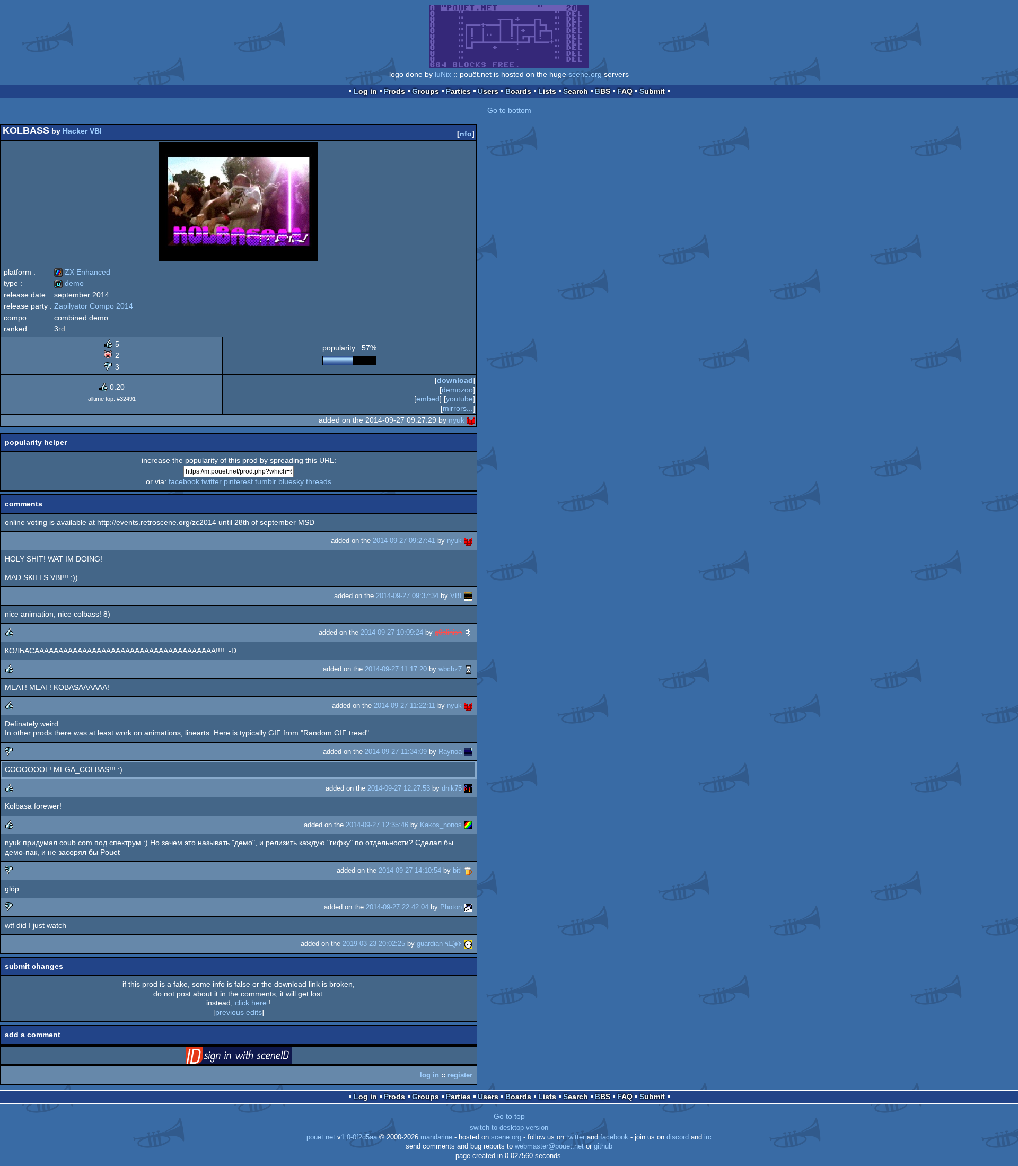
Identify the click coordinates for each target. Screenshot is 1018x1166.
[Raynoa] (468, 752)
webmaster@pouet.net (549, 1146)
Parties (458, 91)
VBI (456, 596)
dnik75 (452, 788)
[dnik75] (468, 788)
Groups (425, 91)
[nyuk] (471, 420)
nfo (466, 133)
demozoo (457, 389)
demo (69, 283)
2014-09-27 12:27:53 (398, 788)
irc (708, 1137)
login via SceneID (255, 1057)
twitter (211, 481)
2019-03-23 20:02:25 (374, 944)
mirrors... (458, 408)
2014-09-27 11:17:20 (396, 669)
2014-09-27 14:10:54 (410, 870)
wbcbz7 (450, 669)
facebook (184, 481)
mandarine (436, 1137)
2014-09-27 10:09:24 (392, 632)
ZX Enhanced (82, 272)
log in (429, 1075)
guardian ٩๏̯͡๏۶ (439, 944)
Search (575, 91)
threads (318, 481)
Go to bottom (509, 110)
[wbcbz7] (468, 669)
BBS (602, 91)
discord (677, 1137)
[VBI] (468, 596)
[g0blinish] (468, 632)
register (459, 1075)
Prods (394, 91)
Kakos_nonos (441, 825)
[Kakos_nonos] (468, 825)
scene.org (585, 74)
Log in (365, 91)
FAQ (625, 91)
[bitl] (468, 870)
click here (251, 1002)
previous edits (238, 1012)
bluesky (291, 481)
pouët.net (320, 1137)
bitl (457, 870)
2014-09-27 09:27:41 (404, 541)
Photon (451, 907)
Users (488, 91)
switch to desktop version (509, 1128)
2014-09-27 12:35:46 (377, 825)
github (603, 1146)
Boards (518, 91)
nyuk (456, 420)
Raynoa (450, 752)
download (455, 380)
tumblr (265, 481)
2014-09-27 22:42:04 (397, 907)
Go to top (509, 1116)
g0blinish (448, 632)
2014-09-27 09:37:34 (407, 596)
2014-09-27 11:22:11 (404, 705)
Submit (652, 91)
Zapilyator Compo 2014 (93, 306)
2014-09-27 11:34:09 (396, 752)
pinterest (238, 481)
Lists (547, 91)
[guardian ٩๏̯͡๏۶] (468, 944)
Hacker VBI (82, 131)
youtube (459, 398)
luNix (443, 74)
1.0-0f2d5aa (359, 1137)
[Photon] (468, 907)
